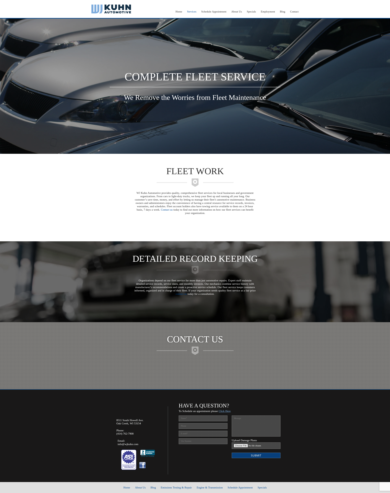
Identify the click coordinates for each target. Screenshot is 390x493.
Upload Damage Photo (244, 440)
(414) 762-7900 (125, 433)
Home (179, 11)
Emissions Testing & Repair (176, 487)
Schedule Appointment (213, 11)
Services (191, 11)
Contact (294, 11)
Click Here (225, 411)
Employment (268, 11)
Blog (282, 11)
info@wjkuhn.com (128, 444)
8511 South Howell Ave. (130, 420)
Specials (251, 11)
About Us (236, 11)
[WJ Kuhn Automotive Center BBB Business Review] (147, 456)
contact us (181, 293)
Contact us (167, 209)
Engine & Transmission (210, 487)
